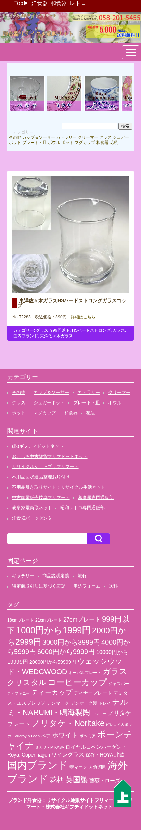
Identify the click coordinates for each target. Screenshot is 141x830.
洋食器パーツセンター (34, 518)
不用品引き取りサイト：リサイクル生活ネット (58, 487)
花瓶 (114, 142)
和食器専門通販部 (96, 497)
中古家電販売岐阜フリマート (41, 497)
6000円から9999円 (66, 652)
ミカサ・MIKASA (49, 747)
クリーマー (88, 137)
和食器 (59, 3)
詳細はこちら (81, 317)
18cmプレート (20, 620)
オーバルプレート (84, 672)
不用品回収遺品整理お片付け (41, 476)
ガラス (119, 330)
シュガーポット (49, 402)
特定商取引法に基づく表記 (38, 586)
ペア (46, 735)
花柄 (57, 780)
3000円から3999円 (71, 642)
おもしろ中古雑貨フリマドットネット (50, 456)
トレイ (105, 703)
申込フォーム (87, 586)
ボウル (54, 142)
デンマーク (58, 703)
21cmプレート (48, 620)
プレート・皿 (34, 142)
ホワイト (65, 735)
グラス (105, 137)
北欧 (119, 755)
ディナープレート (93, 693)
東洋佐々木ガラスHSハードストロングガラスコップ (71, 303)
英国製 (76, 779)
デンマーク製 (83, 703)
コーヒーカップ (77, 682)
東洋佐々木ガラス (56, 336)
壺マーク (78, 767)
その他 (15, 137)
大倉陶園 (97, 767)
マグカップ (85, 142)
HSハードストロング (91, 330)
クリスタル (27, 682)
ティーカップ (51, 692)
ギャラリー (23, 575)
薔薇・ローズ (104, 780)
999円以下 (60, 330)
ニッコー (98, 714)
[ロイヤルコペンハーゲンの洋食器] (102, 110)
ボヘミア (87, 736)
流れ (82, 575)
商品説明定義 (55, 575)
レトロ (78, 3)
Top (18, 3)
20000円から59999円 (52, 662)
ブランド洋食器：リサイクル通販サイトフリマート (63, 800)
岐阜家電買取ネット (32, 507)
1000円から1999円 (53, 630)
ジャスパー (118, 683)
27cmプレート (82, 619)
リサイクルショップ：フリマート (45, 466)
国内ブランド (25, 336)
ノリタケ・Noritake (68, 723)
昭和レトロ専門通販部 (82, 507)
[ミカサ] (64, 110)
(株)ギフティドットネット (38, 446)
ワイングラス (67, 755)
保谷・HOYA (99, 755)
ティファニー (18, 693)
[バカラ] (27, 110)
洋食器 (39, 3)
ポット (67, 142)
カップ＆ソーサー (38, 137)
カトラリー (66, 137)
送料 (113, 586)
